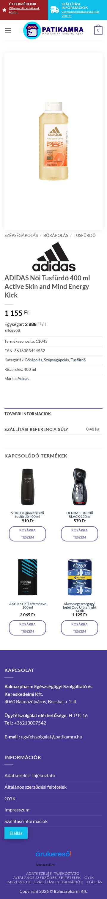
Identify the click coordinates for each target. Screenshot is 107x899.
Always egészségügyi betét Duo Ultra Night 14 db (79, 607)
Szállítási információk (26, 821)
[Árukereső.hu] (53, 856)
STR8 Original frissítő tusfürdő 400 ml (27, 514)
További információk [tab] (27, 413)
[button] (8, 30)
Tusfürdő (85, 235)
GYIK (10, 798)
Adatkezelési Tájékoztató (29, 775)
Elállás (16, 833)
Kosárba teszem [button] (27, 533)
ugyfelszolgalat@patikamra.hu (51, 736)
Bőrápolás (55, 235)
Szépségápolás (21, 235)
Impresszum (16, 809)
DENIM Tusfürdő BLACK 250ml (79, 514)
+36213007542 (30, 722)
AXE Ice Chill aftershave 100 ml (27, 605)
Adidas (23, 378)
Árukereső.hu (45, 865)
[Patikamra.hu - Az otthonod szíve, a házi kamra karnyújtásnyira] (54, 30)
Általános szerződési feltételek (35, 787)
